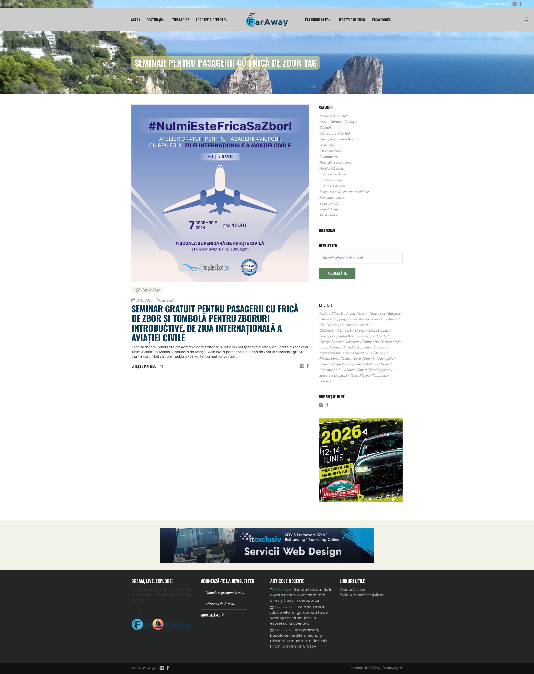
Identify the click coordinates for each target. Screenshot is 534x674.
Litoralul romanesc (357, 347)
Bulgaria (394, 313)
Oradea (345, 358)
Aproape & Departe (333, 116)
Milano (380, 353)
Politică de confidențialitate (362, 595)
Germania (351, 341)
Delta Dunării (379, 330)
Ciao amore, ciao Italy (335, 133)
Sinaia (350, 369)
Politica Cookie (352, 589)
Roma (384, 364)
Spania (385, 369)
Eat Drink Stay (330, 151)
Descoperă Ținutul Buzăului (339, 139)
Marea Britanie (330, 353)
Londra (380, 347)
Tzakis (169, 300)
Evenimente (328, 156)
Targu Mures (359, 375)
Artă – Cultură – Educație (338, 121)
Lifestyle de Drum (332, 174)
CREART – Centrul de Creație (342, 330)
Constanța (347, 324)
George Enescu (330, 341)
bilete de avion (343, 313)
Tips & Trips (150, 289)
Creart (363, 324)
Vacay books (328, 215)
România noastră (331, 197)
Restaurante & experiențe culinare (344, 191)
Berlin (323, 313)
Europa (368, 336)
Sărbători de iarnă (333, 375)
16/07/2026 (283, 589)
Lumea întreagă (330, 180)
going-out (370, 341)
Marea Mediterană (358, 353)
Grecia (387, 341)
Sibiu (339, 369)
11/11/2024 (144, 300)
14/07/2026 (283, 630)
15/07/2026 (283, 607)
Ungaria (325, 381)
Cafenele (325, 127)
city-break (389, 319)
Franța (381, 336)
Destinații (326, 145)
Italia (322, 347)
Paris (357, 358)
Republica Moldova (363, 364)
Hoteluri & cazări (331, 168)
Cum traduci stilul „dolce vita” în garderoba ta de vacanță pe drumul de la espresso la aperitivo (299, 615)
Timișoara (379, 375)
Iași (396, 341)
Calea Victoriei (367, 319)
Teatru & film (329, 203)
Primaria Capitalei (332, 364)
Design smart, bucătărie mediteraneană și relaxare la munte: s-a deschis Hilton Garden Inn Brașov (298, 638)
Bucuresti (378, 313)
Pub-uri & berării (332, 185)
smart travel (367, 369)
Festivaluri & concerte (335, 162)
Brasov (363, 313)
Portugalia (385, 358)
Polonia (369, 358)
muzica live (328, 358)
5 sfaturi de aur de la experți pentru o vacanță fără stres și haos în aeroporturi (301, 595)
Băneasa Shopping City (336, 319)
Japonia (334, 347)
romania (325, 369)
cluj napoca (328, 324)
